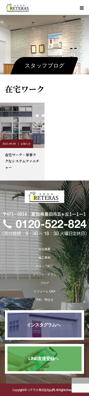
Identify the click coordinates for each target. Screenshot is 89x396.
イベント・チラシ (44, 274)
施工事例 (44, 257)
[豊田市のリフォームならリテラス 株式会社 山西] (44, 196)
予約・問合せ (44, 300)
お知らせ (26, 143)
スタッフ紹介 (44, 266)
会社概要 (44, 249)
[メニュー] (81, 7)
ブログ (44, 283)
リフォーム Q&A (44, 291)
